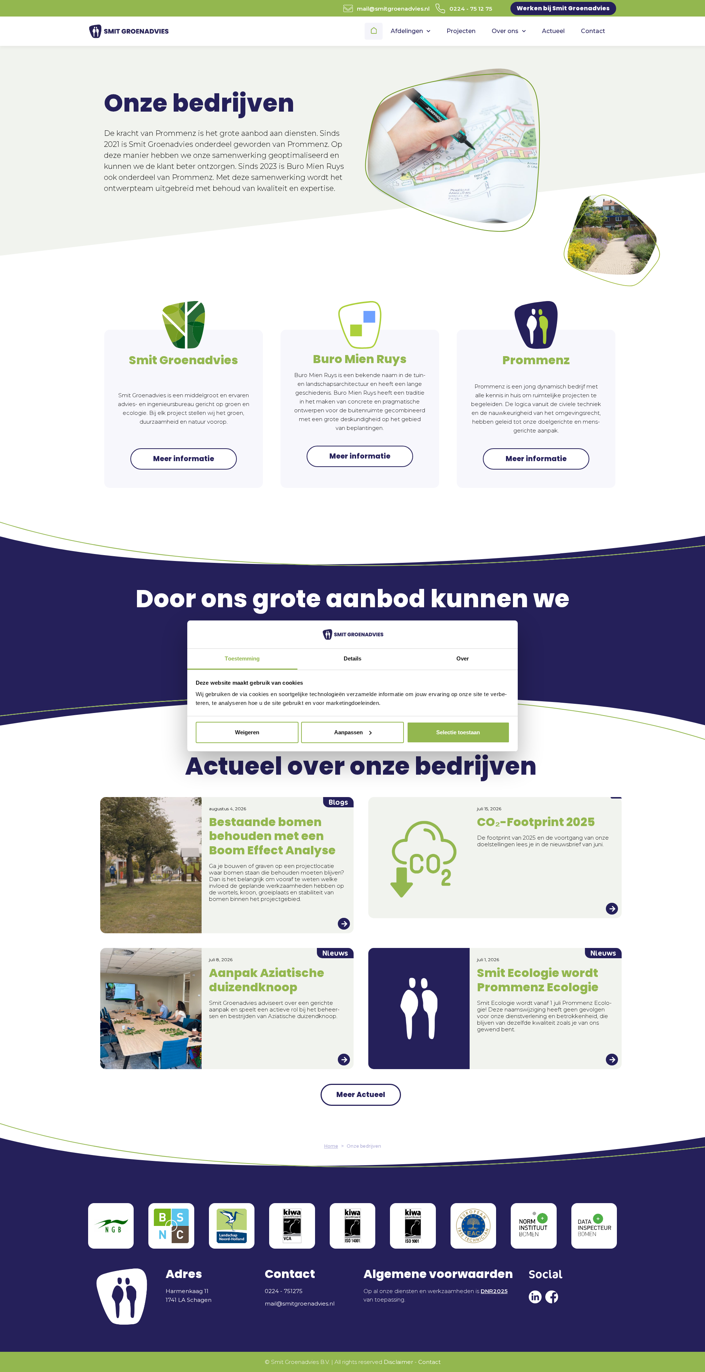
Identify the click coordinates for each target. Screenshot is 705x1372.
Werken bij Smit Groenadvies (563, 8)
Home (374, 31)
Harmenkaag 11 (187, 1291)
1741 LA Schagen (189, 1299)
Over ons (505, 31)
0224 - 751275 (284, 1291)
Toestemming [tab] (242, 658)
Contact (593, 31)
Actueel (553, 31)
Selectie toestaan (458, 732)
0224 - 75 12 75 (470, 8)
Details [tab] (353, 658)
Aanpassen (348, 732)
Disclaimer (398, 1361)
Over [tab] (462, 658)
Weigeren (247, 732)
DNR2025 (494, 1291)
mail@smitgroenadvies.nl (393, 8)
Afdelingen (407, 31)
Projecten (461, 31)
